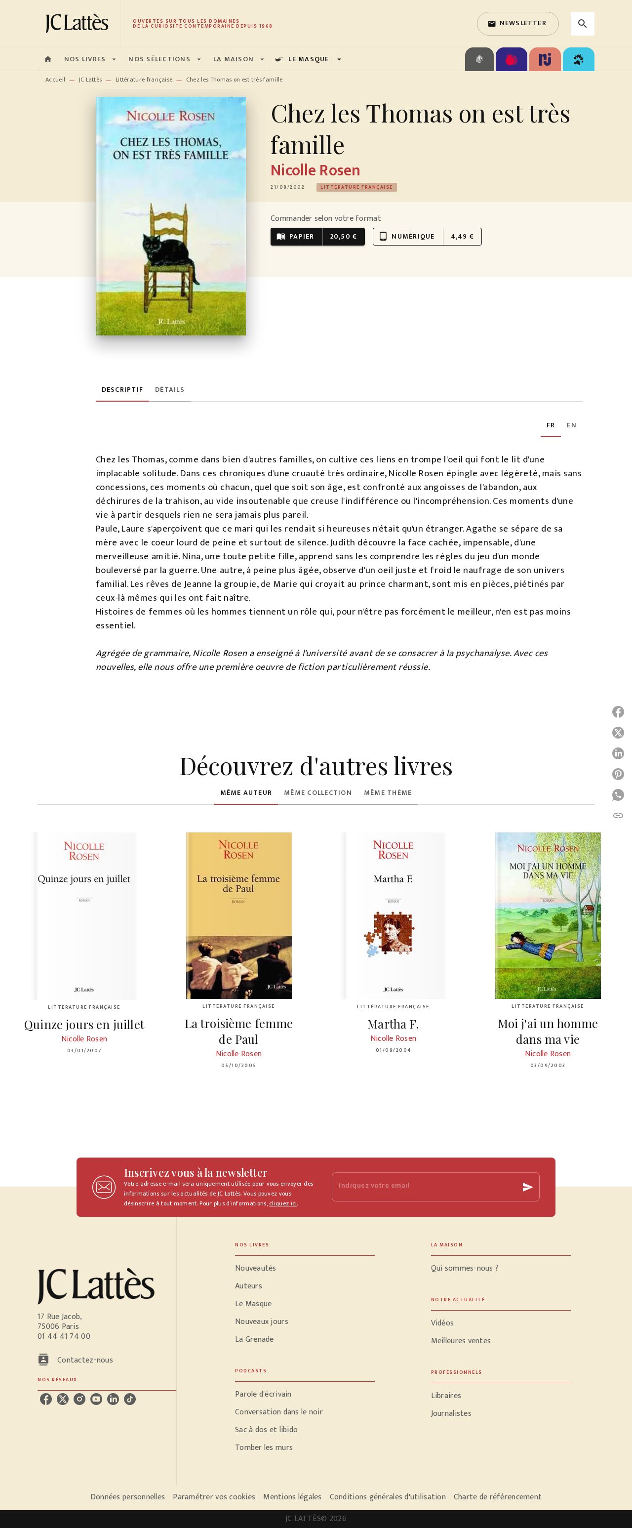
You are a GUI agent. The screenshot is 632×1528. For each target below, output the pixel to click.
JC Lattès (90, 79)
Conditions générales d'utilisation (388, 1497)
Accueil (55, 79)
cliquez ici (283, 1203)
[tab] (48, 59)
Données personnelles (127, 1497)
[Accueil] (79, 23)
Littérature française (144, 79)
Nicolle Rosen (315, 171)
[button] (518, 24)
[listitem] (46, 1399)
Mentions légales (292, 1497)
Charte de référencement (498, 1497)
